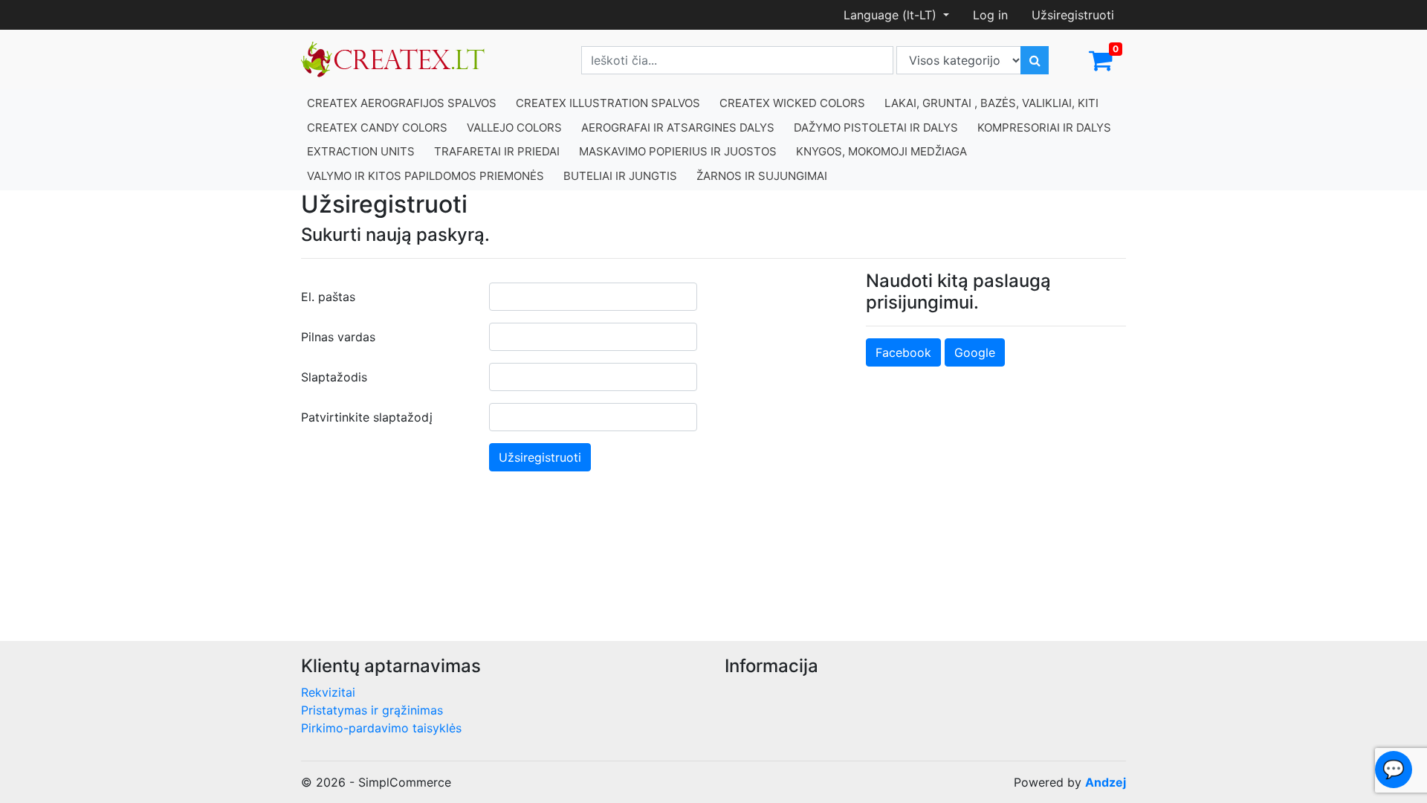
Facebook (903, 352)
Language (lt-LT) (892, 14)
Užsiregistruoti (1073, 14)
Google (974, 352)
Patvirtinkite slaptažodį (367, 417)
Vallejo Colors (514, 127)
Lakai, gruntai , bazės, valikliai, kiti (991, 103)
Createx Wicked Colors (792, 103)
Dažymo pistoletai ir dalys (876, 127)
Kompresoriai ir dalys (1044, 127)
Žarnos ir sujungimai (761, 176)
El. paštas (328, 296)
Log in (990, 14)
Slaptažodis (334, 377)
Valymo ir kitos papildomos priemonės (425, 176)
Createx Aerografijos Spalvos (401, 103)
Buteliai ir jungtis (620, 176)
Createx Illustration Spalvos (608, 103)
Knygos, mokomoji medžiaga (881, 151)
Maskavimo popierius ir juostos (678, 151)
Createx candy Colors (377, 127)
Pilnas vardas (338, 336)
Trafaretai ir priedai (497, 151)
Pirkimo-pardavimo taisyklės (381, 727)
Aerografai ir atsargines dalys (677, 127)
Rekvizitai (328, 692)
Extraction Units (361, 151)
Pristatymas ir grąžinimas (372, 710)
